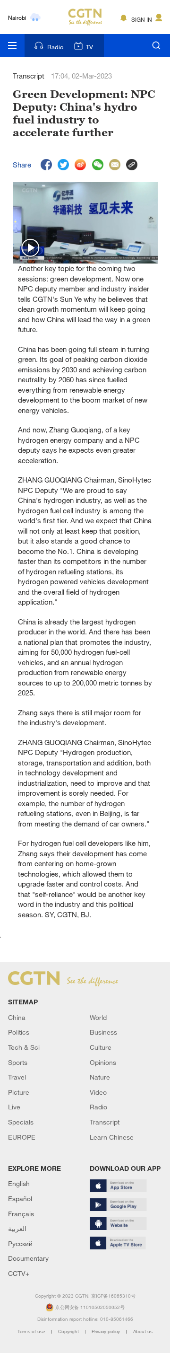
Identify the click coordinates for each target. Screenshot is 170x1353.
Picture (18, 1092)
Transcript (104, 1122)
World (98, 1017)
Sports (17, 1062)
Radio (55, 47)
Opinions (103, 1062)
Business (103, 1032)
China (17, 1017)
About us (143, 1331)
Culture (100, 1047)
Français (21, 1214)
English (19, 1183)
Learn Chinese (112, 1137)
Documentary (28, 1258)
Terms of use (31, 1331)
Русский (20, 1243)
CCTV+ (18, 1273)
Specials (21, 1122)
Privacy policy (106, 1331)
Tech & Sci (24, 1047)
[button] (30, 248)
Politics (18, 1032)
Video (98, 1092)
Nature (100, 1077)
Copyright (69, 1331)
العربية (17, 1228)
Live (14, 1107)
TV (89, 47)
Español (20, 1199)
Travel (17, 1077)
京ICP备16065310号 (113, 1296)
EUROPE (21, 1137)
